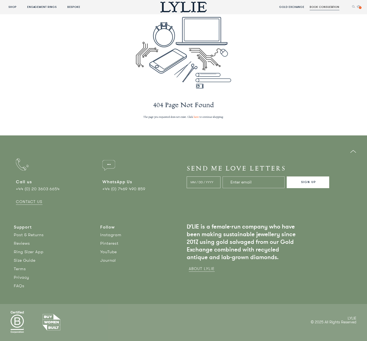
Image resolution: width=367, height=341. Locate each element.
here (196, 117)
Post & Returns (29, 234)
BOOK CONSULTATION (324, 7)
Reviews (22, 243)
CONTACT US (29, 202)
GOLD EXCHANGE (291, 7)
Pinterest (109, 243)
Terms (20, 268)
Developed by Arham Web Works (343, 327)
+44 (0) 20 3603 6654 (38, 188)
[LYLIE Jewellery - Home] (183, 7)
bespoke (73, 7)
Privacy (21, 277)
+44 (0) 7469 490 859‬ (123, 188)
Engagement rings (42, 7)
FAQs (19, 285)
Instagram (110, 234)
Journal (108, 260)
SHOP (12, 7)
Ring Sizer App (29, 251)
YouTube (108, 251)
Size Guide (24, 260)
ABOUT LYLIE (202, 269)
